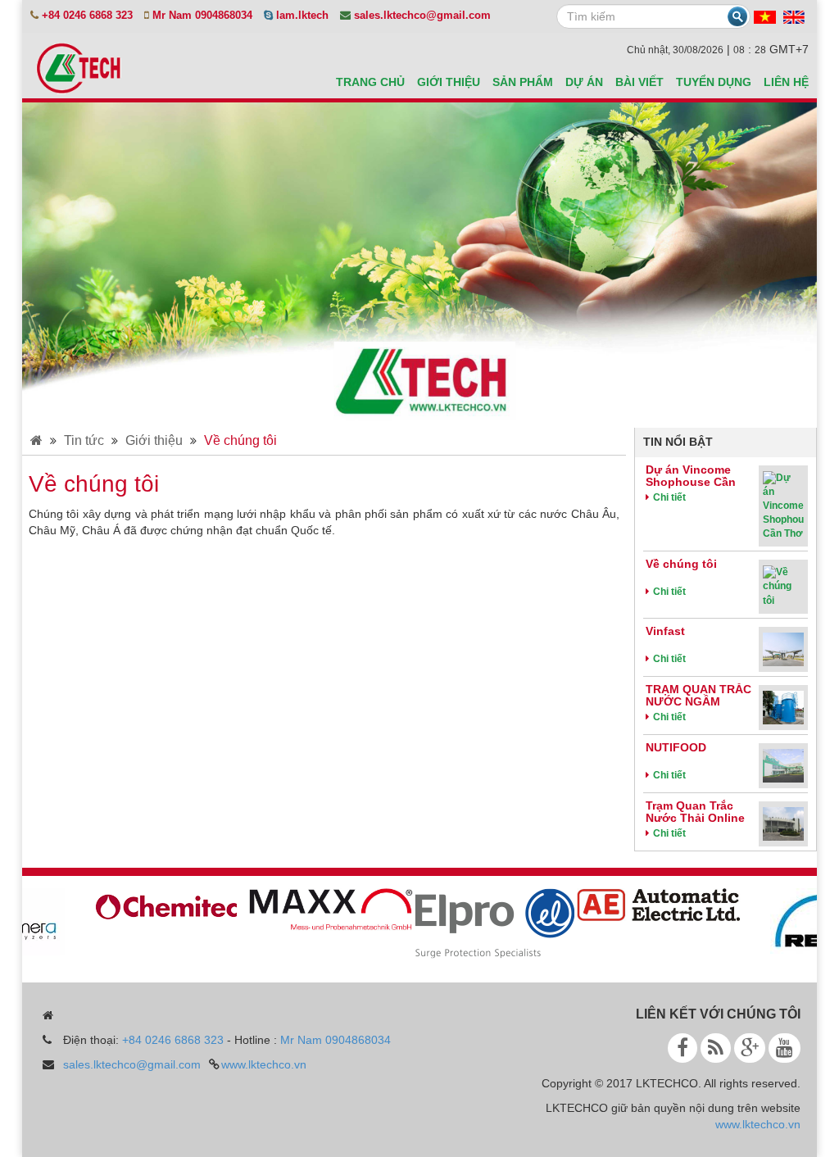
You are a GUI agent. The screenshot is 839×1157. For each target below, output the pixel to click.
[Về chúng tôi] (783, 586)
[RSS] (716, 1048)
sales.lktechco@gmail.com (132, 1064)
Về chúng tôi (240, 440)
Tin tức (84, 440)
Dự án (584, 81)
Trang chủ (370, 81)
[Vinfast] (783, 648)
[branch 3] (485, 921)
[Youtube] (784, 1048)
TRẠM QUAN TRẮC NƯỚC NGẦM (698, 695)
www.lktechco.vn (263, 1064)
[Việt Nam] (765, 16)
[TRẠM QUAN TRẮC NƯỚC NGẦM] (783, 706)
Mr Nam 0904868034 (335, 1039)
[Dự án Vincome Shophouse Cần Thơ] (783, 505)
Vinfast (665, 630)
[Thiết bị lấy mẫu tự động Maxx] (321, 908)
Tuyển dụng (713, 81)
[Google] (749, 1048)
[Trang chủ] (36, 440)
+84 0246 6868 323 (173, 1039)
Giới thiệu (448, 81)
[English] (794, 16)
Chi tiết (669, 497)
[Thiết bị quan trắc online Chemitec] (157, 903)
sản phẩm (522, 81)
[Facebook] (682, 1048)
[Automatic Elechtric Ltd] (649, 903)
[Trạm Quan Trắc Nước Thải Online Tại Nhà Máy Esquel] (783, 822)
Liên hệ (786, 81)
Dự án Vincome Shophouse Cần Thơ (691, 482)
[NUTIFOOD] (783, 764)
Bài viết (639, 81)
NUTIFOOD (676, 747)
